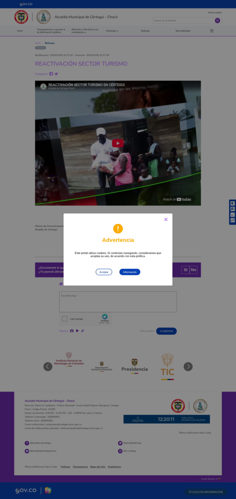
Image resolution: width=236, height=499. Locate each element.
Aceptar (104, 272)
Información (129, 272)
